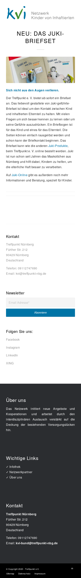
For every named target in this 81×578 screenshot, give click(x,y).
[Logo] (40, 12)
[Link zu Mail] (72, 568)
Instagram (13, 347)
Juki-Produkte (58, 146)
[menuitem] (10, 573)
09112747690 (27, 268)
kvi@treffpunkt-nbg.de (31, 273)
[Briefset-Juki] (40, 70)
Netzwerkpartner (20, 472)
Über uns (15, 477)
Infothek (15, 466)
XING (10, 363)
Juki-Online (20, 175)
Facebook (13, 339)
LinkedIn (12, 355)
